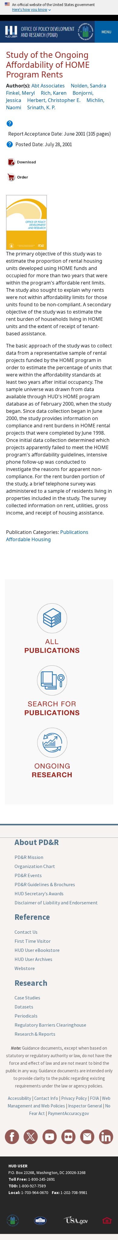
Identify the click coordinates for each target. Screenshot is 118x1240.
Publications (74, 532)
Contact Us (26, 932)
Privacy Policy (74, 1098)
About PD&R (37, 842)
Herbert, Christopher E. (53, 100)
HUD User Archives (33, 959)
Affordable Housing (28, 539)
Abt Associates (48, 85)
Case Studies (27, 998)
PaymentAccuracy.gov (68, 1113)
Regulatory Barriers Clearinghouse (50, 1025)
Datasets (24, 1007)
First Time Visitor (33, 941)
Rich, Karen (54, 93)
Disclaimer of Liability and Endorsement (56, 903)
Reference (32, 917)
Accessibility (19, 1098)
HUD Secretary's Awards (39, 893)
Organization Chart (35, 866)
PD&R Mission (29, 857)
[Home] (50, 31)
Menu (106, 32)
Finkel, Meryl (20, 93)
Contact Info (46, 1098)
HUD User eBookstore (37, 950)
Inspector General (85, 1106)
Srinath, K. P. (41, 107)
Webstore (25, 968)
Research (31, 983)
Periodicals (26, 1016)
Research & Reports (35, 1034)
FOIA (94, 1098)
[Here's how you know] (59, 7)
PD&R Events (28, 875)
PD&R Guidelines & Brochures (45, 884)
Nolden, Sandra (88, 85)
